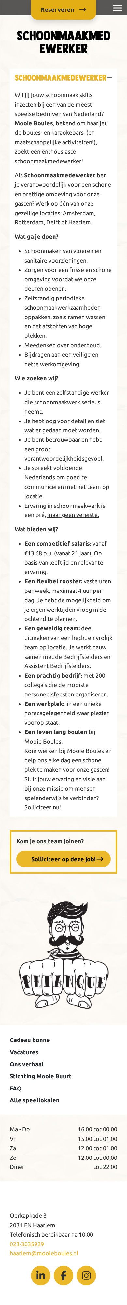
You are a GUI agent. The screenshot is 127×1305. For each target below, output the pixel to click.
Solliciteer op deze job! (63, 859)
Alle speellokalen (35, 1100)
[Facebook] (63, 1275)
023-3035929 (27, 1244)
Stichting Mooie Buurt (41, 1076)
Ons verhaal (27, 1064)
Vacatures (24, 1052)
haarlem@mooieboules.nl (44, 1253)
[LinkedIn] (40, 1275)
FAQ (15, 1088)
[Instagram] (86, 1275)
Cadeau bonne (30, 1040)
